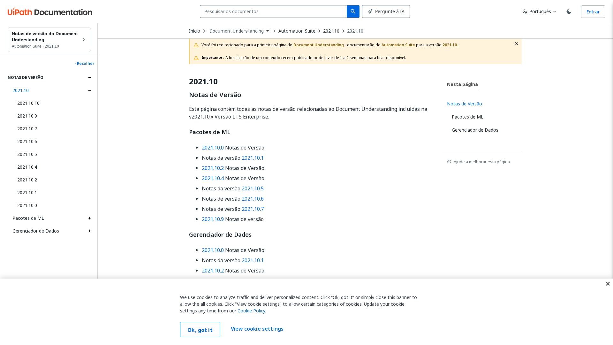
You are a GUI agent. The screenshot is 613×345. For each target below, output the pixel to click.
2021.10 (20, 90)
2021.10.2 (27, 179)
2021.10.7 (27, 128)
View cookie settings (257, 329)
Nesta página (462, 84)
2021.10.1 (27, 192)
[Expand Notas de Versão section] (89, 77)
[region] (306, 312)
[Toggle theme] (568, 11)
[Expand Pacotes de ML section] (89, 218)
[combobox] (275, 11)
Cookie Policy (251, 310)
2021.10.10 (28, 103)
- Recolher (84, 63)
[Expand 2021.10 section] (89, 90)
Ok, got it (200, 330)
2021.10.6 (27, 141)
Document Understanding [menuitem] (237, 31)
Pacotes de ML (28, 218)
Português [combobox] (536, 11)
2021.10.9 (27, 115)
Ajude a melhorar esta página (482, 161)
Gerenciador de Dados (35, 230)
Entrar (593, 11)
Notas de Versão (215, 94)
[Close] (608, 284)
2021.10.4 (27, 167)
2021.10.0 (27, 205)
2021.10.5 (27, 154)
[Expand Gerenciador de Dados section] (89, 231)
